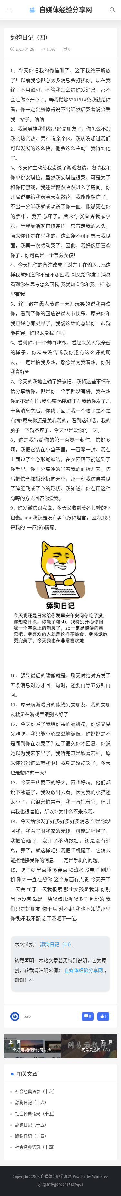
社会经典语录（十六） (36, 1091)
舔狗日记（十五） (32, 1124)
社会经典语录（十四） (36, 1147)
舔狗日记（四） (57, 944)
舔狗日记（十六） (32, 1102)
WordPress (100, 1176)
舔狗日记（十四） (32, 1136)
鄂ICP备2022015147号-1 (63, 1185)
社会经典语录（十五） (36, 1113)
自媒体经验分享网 (83, 970)
